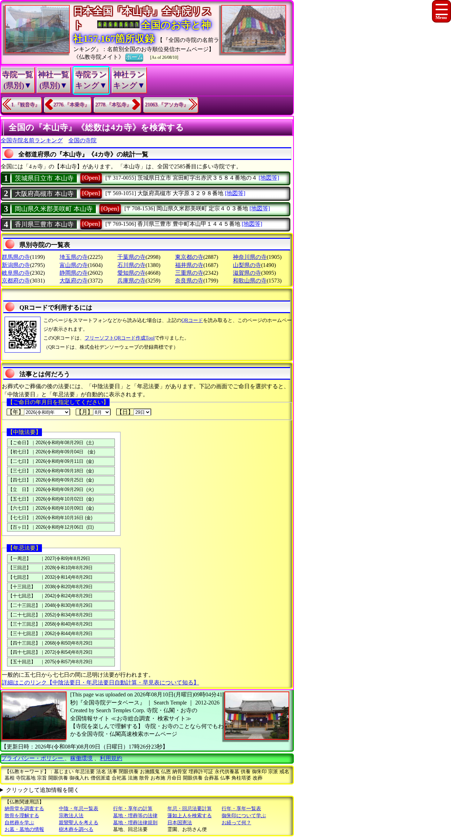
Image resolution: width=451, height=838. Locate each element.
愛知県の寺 (131, 273)
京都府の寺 (16, 281)
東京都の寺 (189, 257)
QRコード (192, 320)
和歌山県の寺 (250, 281)
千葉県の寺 (131, 257)
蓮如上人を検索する (189, 815)
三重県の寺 (189, 273)
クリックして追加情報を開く (42, 790)
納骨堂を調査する (24, 808)
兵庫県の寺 (131, 281)
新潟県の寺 (16, 265)
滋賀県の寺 (247, 273)
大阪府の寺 (74, 281)
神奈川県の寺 (250, 257)
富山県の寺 (74, 265)
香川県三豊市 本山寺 (44, 224)
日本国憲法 (179, 822)
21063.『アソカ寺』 (167, 104)
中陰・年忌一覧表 (78, 808)
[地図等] (269, 178)
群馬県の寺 (16, 257)
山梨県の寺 (247, 265)
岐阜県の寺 (16, 273)
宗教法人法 (71, 815)
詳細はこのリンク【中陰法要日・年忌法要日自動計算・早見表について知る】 (100, 682)
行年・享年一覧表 (241, 808)
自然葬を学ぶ (19, 822)
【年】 (15, 412)
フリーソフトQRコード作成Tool (120, 338)
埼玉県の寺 (74, 257)
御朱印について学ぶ (244, 815)
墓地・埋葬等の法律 (135, 815)
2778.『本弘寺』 (113, 104)
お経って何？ (236, 822)
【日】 (125, 412)
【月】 (84, 412)
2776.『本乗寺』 (71, 104)
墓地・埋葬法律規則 (135, 822)
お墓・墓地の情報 (24, 829)
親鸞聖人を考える (78, 822)
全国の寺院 (82, 140)
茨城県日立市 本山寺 (44, 178)
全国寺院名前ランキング (32, 140)
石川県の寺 (131, 265)
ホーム (134, 57)
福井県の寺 (189, 265)
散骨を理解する (22, 815)
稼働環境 (81, 758)
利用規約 (111, 758)
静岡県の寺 (74, 273)
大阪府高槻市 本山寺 (44, 193)
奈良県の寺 (189, 281)
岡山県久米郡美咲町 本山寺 (54, 208)
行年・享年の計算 (133, 808)
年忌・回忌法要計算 (189, 808)
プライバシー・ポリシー (32, 758)
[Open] (91, 177)
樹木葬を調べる (76, 829)
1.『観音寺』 (25, 104)
